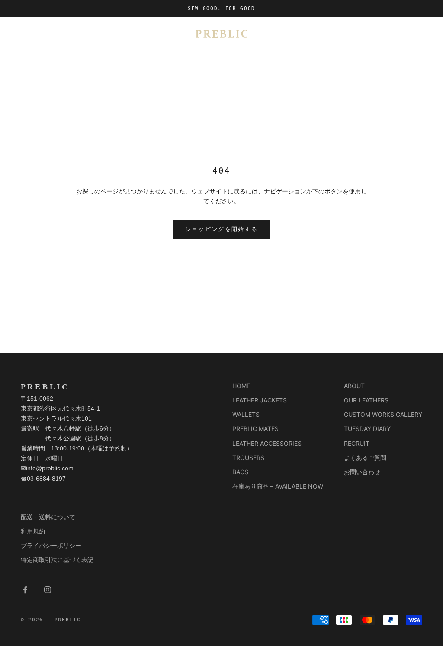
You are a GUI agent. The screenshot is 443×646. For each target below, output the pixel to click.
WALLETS (246, 414)
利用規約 (33, 531)
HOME (241, 385)
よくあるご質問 (365, 457)
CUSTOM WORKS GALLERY (383, 414)
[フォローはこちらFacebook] (25, 589)
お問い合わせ (362, 472)
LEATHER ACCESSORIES (267, 443)
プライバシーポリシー (51, 545)
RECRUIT (356, 443)
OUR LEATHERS (366, 400)
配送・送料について (48, 517)
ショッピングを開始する (221, 229)
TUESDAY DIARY (367, 428)
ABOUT (354, 385)
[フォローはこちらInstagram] (47, 589)
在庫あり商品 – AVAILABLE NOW (277, 486)
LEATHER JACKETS (259, 400)
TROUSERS (248, 457)
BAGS (240, 472)
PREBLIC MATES (255, 428)
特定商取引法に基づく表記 (57, 559)
